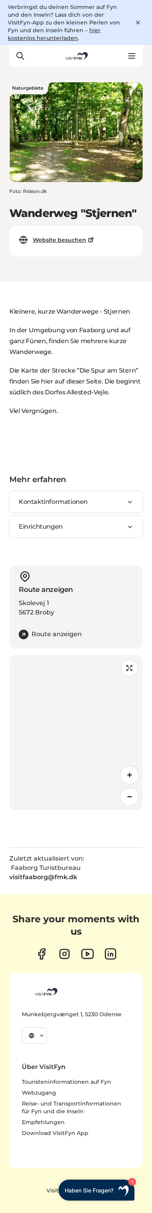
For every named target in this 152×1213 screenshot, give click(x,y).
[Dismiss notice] (138, 22)
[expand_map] (129, 668)
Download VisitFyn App (55, 1133)
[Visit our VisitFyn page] (41, 954)
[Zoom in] (129, 775)
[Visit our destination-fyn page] (110, 954)
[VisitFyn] (45, 991)
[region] (76, 732)
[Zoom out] (129, 797)
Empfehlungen (43, 1122)
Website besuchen (59, 239)
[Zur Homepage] (76, 56)
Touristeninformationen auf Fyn (66, 1081)
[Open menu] (132, 56)
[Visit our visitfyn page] (64, 954)
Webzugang (39, 1092)
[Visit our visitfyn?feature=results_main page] (87, 954)
